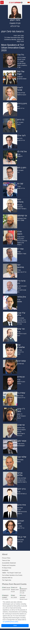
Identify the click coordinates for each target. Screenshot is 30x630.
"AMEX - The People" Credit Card (11, 573)
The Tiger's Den (6, 580)
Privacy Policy (6, 558)
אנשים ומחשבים (21, 79)
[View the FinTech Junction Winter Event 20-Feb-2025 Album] (24, 598)
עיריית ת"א (15, 26)
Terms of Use (6, 560)
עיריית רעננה (20, 108)
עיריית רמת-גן (21, 140)
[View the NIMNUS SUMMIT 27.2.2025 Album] (6, 597)
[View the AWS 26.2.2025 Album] (15, 596)
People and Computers (8, 565)
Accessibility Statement (9, 563)
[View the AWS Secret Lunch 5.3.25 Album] (6, 588)
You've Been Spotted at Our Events (12, 575)
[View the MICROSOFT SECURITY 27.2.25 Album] (24, 590)
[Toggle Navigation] (2, 2)
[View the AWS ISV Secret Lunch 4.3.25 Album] (15, 589)
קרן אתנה (19, 541)
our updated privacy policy (10, 621)
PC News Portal (6, 568)
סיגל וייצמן (15, 20)
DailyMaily (5, 570)
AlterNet (19, 301)
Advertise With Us (7, 577)
